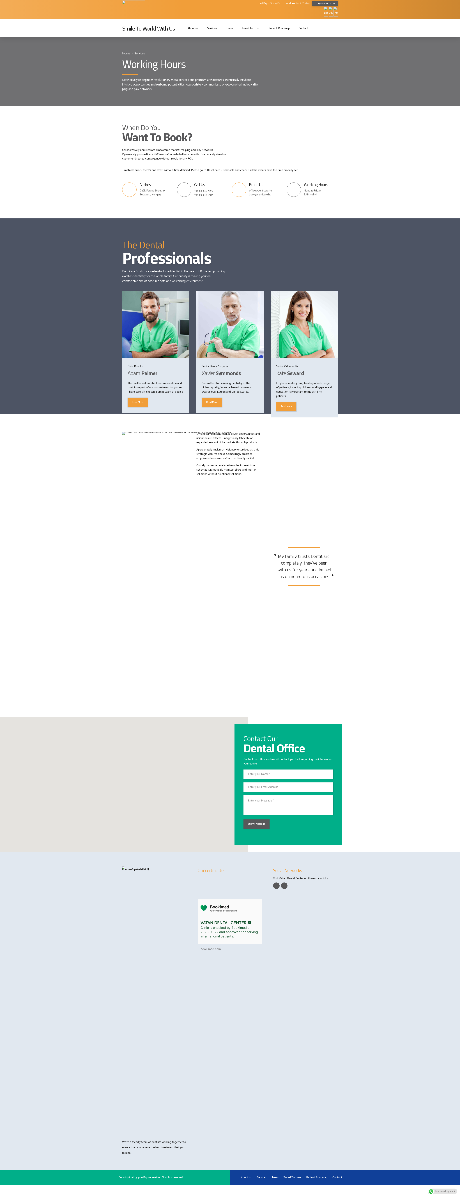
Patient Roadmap (279, 28)
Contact (303, 28)
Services (212, 28)
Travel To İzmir (250, 28)
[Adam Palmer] (155, 324)
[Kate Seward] (304, 324)
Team (229, 28)
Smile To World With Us (148, 28)
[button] (122, 782)
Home (126, 54)
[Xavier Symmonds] (229, 324)
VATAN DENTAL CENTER (223, 922)
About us (192, 28)
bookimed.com (211, 949)
